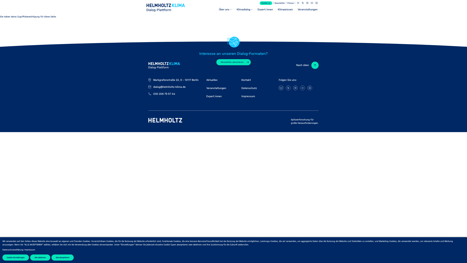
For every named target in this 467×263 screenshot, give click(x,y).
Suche (264, 3)
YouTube (312, 3)
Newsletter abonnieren (232, 62)
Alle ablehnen (40, 257)
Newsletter (280, 3)
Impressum (29, 250)
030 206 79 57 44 (164, 93)
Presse (290, 3)
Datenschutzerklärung (12, 250)
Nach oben (302, 65)
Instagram (307, 3)
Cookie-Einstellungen (16, 257)
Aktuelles (212, 80)
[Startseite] (166, 8)
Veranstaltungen (216, 88)
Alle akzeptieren (62, 257)
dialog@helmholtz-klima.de (169, 87)
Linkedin (317, 3)
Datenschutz (249, 88)
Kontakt (246, 80)
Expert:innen (214, 96)
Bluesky (298, 3)
